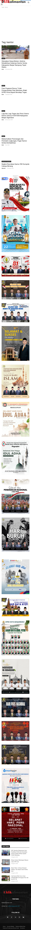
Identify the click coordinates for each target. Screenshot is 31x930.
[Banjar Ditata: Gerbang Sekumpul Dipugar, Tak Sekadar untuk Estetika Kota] (6, 870)
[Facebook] (11, 917)
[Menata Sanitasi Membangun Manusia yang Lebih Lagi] (6, 862)
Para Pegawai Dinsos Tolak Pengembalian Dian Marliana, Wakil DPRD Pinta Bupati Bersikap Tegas (14, 90)
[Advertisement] (15, 24)
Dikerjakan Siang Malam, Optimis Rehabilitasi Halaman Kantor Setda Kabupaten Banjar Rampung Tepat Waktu (14, 64)
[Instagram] (19, 917)
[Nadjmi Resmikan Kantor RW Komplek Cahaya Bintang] (15, 155)
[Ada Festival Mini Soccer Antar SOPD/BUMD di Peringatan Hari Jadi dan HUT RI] (6, 878)
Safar (3, 69)
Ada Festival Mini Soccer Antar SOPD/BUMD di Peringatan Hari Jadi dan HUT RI (19, 877)
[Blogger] (7, 917)
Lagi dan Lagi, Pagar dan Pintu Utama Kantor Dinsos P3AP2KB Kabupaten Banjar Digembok (15, 116)
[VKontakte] (23, 917)
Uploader (4, 168)
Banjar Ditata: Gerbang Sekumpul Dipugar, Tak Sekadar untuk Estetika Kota (19, 869)
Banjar (3, 58)
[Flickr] (15, 917)
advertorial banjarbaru (6, 161)
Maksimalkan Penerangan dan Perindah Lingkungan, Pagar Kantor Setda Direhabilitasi (14, 141)
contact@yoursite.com (14, 906)
